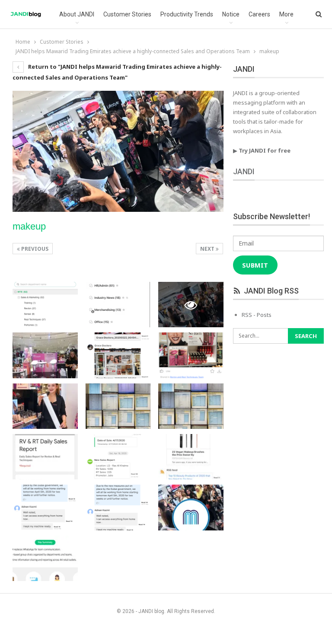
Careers (259, 14)
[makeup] (45, 304)
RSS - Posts (256, 315)
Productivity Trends (186, 14)
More (286, 14)
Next (208, 248)
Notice (230, 14)
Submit (255, 265)
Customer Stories (127, 14)
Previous (34, 248)
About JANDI (76, 14)
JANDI (244, 171)
